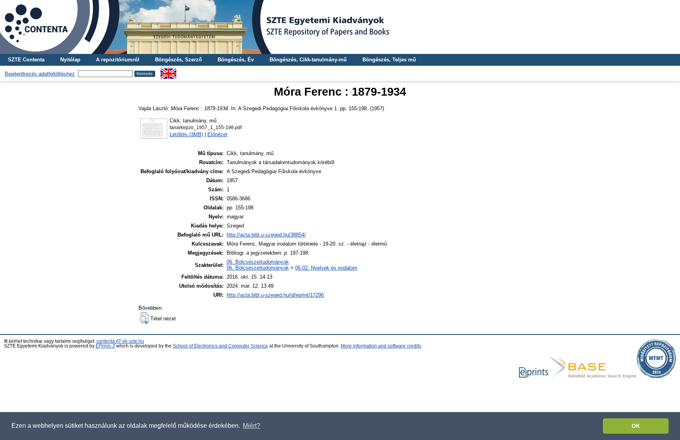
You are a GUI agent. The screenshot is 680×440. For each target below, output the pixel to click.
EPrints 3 (105, 346)
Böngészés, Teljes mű (389, 60)
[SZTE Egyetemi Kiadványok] (340, 27)
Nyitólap (70, 60)
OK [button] (636, 426)
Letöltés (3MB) (186, 134)
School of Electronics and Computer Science (220, 346)
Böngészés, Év (236, 60)
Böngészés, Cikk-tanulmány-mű (308, 60)
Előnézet (217, 134)
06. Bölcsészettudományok (258, 262)
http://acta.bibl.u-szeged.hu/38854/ (266, 235)
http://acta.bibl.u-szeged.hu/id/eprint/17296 (275, 295)
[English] (168, 71)
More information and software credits (381, 346)
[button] (144, 318)
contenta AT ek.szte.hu (120, 341)
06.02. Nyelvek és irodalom (326, 268)
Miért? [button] (251, 425)
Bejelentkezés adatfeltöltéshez (40, 74)
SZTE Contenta (26, 60)
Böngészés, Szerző (178, 60)
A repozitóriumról (117, 60)
